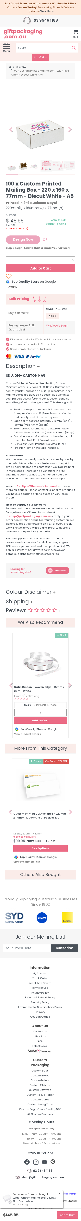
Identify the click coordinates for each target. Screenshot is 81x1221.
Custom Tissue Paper (40, 1095)
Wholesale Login (57, 326)
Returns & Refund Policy (40, 997)
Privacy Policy (40, 993)
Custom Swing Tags (40, 1104)
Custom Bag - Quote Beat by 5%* (40, 1109)
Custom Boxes (40, 1075)
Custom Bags (40, 1070)
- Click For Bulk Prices (40, 705)
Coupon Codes (40, 1017)
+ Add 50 (11, 287)
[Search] (73, 48)
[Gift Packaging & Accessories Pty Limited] (27, 33)
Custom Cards (40, 1099)
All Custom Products (40, 1114)
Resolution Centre (40, 983)
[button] (11, 129)
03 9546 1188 (45, 20)
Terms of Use (40, 988)
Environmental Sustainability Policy (40, 1007)
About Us (40, 1036)
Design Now (23, 239)
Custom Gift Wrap (40, 1090)
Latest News (40, 1046)
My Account (40, 973)
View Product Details (27, 734)
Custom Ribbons (40, 1085)
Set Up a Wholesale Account (37, 486)
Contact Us (40, 1031)
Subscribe (64, 948)
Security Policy (40, 1002)
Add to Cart (40, 268)
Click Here (46, 11)
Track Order (40, 978)
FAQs (40, 1041)
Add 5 (52, 316)
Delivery (40, 1012)
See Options (40, 848)
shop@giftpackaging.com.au (30, 516)
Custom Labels (40, 1080)
